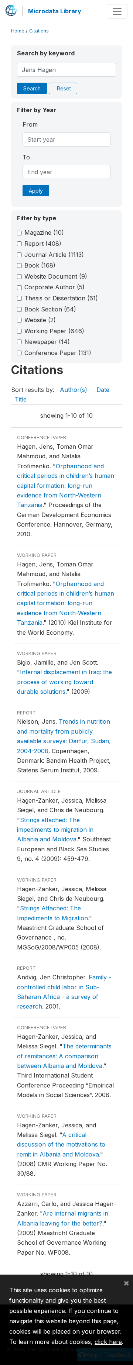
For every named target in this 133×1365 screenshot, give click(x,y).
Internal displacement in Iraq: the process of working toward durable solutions (64, 681)
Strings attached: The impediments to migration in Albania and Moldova (55, 829)
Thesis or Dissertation (61, 298)
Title (21, 399)
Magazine (44, 232)
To (26, 157)
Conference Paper (57, 352)
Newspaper (47, 341)
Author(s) (73, 389)
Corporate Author (54, 287)
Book (39, 265)
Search (32, 88)
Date (102, 389)
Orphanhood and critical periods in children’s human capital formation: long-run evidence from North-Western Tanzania (65, 485)
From (30, 124)
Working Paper (54, 331)
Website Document (55, 276)
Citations (39, 31)
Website (40, 320)
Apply (36, 190)
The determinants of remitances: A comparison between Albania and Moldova (64, 1055)
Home (17, 31)
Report (42, 243)
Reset (64, 88)
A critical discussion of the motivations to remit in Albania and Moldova (61, 1144)
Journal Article (54, 254)
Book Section (50, 309)
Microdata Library (54, 11)
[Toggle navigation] (117, 11)
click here (108, 1341)
